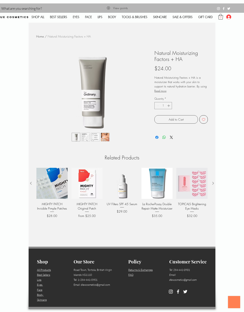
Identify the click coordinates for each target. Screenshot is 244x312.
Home (40, 36)
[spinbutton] (163, 105)
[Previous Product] (31, 183)
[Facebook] (224, 8)
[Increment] (169, 105)
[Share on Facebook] (157, 137)
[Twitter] (229, 8)
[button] (220, 17)
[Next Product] (213, 183)
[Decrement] (157, 105)
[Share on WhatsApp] (164, 137)
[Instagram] (218, 8)
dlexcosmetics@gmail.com (95, 284)
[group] (122, 202)
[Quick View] (52, 183)
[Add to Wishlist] (203, 119)
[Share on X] (171, 137)
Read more (160, 91)
